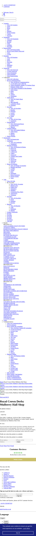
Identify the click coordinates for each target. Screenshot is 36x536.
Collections (6, 77)
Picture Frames (11, 32)
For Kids (9, 216)
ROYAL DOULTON (9, 297)
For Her (9, 213)
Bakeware (13, 148)
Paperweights (7, 48)
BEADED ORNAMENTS (11, 230)
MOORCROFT (7, 280)
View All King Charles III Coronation (20, 328)
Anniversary (13, 193)
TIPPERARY (7, 306)
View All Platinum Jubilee (17, 356)
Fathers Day (13, 187)
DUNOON (6, 252)
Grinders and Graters (16, 156)
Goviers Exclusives (15, 329)
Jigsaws (12, 352)
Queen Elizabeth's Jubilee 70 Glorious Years (22, 85)
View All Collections (13, 79)
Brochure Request (8, 475)
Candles (12, 168)
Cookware (13, 150)
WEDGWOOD (7, 315)
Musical (12, 127)
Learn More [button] (26, 528)
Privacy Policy (7, 483)
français (6, 523)
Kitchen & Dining (12, 145)
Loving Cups (14, 331)
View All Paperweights (13, 49)
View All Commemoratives (14, 323)
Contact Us (6, 472)
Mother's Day (14, 185)
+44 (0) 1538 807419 (9, 5)
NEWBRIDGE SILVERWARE (12, 284)
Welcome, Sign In (8, 12)
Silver (8, 60)
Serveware (13, 159)
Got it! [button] (18, 533)
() (4, 15)
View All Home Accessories (18, 165)
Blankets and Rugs (15, 167)
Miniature (9, 65)
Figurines (9, 36)
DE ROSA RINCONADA (11, 249)
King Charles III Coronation (15, 326)
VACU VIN (6, 308)
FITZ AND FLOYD (9, 255)
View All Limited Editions (17, 130)
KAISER (6, 272)
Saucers (12, 339)
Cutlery (12, 153)
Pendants (12, 111)
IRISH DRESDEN (8, 271)
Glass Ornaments (11, 73)
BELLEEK (6, 232)
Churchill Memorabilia (13, 376)
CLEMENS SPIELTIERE (10, 244)
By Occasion (11, 182)
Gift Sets (9, 221)
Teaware (12, 162)
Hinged (12, 210)
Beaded (9, 42)
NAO (5, 283)
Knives (12, 158)
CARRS (5, 240)
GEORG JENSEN (8, 260)
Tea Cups (13, 337)
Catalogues (6, 6)
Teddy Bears (13, 90)
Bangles (12, 110)
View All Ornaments (12, 39)
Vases (8, 26)
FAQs (5, 480)
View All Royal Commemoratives (19, 82)
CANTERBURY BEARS (10, 238)
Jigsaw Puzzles (11, 136)
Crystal (9, 54)
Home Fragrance (15, 175)
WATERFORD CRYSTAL (11, 314)
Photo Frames (14, 343)
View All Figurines (12, 57)
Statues (12, 133)
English (2, 518)
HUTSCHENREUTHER (10, 269)
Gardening (10, 141)
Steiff (11, 100)
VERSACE (6, 309)
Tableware (13, 161)
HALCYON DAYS (9, 266)
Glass (8, 43)
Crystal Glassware (12, 71)
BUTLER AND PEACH (10, 235)
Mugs (8, 28)
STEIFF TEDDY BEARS (10, 305)
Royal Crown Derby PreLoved (15, 51)
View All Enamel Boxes (17, 124)
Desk (11, 172)
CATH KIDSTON (8, 241)
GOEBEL (6, 261)
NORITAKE (7, 286)
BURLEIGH (7, 233)
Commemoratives (8, 322)
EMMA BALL (7, 254)
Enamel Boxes (11, 122)
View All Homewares (13, 139)
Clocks (9, 34)
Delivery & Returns (8, 477)
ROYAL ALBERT (8, 294)
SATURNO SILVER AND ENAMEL (14, 301)
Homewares (6, 138)
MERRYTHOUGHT (9, 278)
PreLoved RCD (4, 397)
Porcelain (9, 46)
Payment (5, 479)
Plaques (9, 31)
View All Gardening (16, 142)
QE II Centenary (11, 325)
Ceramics (6, 23)
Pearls (12, 116)
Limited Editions (12, 128)
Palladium (13, 209)
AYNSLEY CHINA (9, 227)
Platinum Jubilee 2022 (16, 87)
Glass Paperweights (12, 76)
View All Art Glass (15, 119)
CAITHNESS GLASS (9, 237)
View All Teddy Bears (16, 99)
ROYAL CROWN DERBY (11, 295)
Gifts (5, 179)
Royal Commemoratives (14, 80)
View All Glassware (12, 70)
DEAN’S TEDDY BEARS (11, 250)
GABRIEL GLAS (8, 257)
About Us (6, 474)
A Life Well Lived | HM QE (18, 83)
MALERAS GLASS (9, 275)
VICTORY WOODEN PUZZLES (13, 311)
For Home (10, 219)
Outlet (5, 320)
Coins (12, 340)
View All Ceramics (12, 25)
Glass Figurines (11, 74)
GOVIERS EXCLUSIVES (11, 263)
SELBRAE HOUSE (9, 303)
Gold (8, 59)
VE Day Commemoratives (14, 379)
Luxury (12, 113)
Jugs (8, 29)
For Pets (9, 218)
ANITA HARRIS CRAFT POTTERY (14, 226)
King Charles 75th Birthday (14, 374)
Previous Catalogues (9, 486)
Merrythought (14, 102)
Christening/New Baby (16, 192)
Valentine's (13, 189)
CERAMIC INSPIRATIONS (11, 243)
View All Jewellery (15, 108)
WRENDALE (7, 317)
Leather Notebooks (12, 212)
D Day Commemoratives (14, 377)
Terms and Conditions (9, 482)
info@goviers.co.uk (5, 509)
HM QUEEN (11, 373)
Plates (12, 91)
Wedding (12, 190)
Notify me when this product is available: (11, 434)
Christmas (13, 195)
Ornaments (6, 37)
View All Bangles (15, 206)
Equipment (13, 144)
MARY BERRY (8, 277)
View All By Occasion (16, 184)
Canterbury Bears (15, 104)
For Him (9, 215)
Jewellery (10, 107)
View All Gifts (11, 181)
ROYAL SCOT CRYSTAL (11, 298)
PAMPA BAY (7, 288)
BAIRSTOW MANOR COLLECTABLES (15, 229)
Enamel (12, 114)
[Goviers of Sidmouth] (18, 9)
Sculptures (13, 121)
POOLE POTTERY (9, 289)
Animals (9, 40)
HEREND (6, 267)
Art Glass (10, 117)
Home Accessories (12, 164)
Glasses (12, 94)
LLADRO (6, 274)
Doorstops (13, 173)
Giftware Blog (7, 488)
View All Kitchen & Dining (18, 147)
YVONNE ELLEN (9, 318)
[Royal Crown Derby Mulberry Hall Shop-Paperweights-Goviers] (18, 384)
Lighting (9, 45)
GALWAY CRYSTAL (9, 258)
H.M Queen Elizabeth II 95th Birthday (21, 88)
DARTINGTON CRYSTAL (11, 247)
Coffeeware (13, 151)
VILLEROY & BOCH (9, 312)
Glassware (6, 68)
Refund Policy (7, 485)
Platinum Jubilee (11, 354)
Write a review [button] (18, 459)
